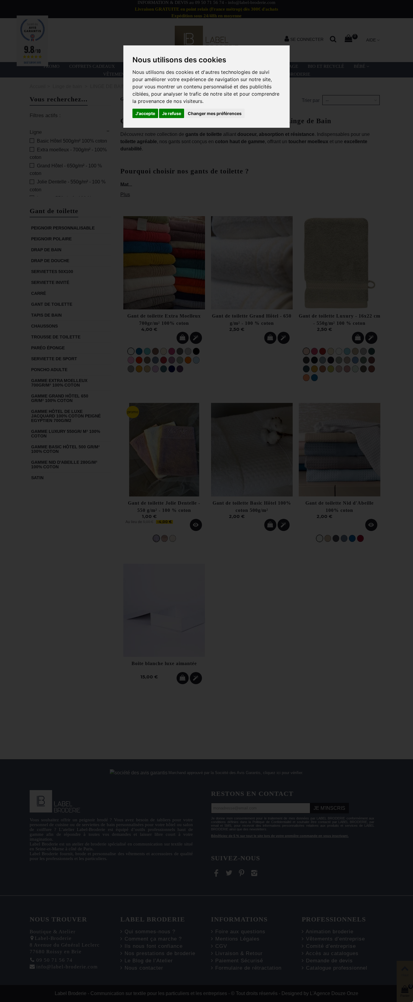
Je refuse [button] (171, 113)
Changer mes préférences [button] (215, 113)
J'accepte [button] (145, 113)
